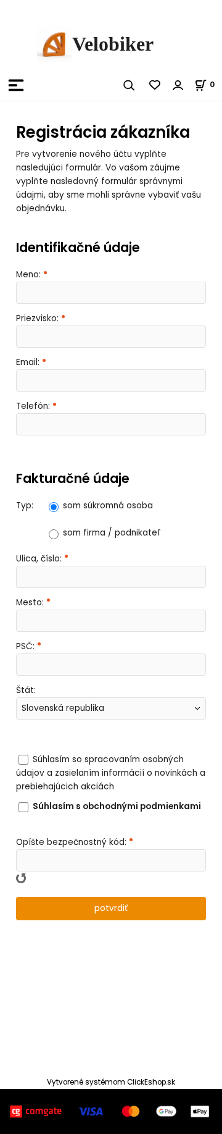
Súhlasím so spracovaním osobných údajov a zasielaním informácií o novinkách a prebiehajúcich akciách (110, 773)
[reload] (21, 878)
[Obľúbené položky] (155, 85)
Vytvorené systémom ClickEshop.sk (111, 1082)
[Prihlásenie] (178, 85)
